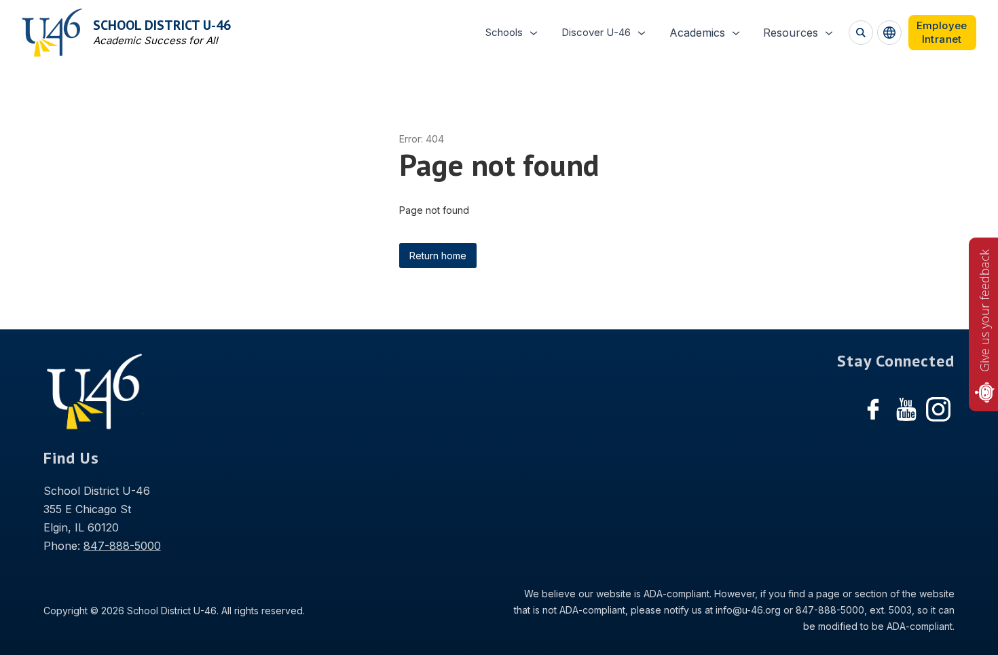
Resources (790, 32)
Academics (697, 32)
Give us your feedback (984, 310)
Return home (437, 255)
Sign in (942, 32)
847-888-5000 (122, 546)
